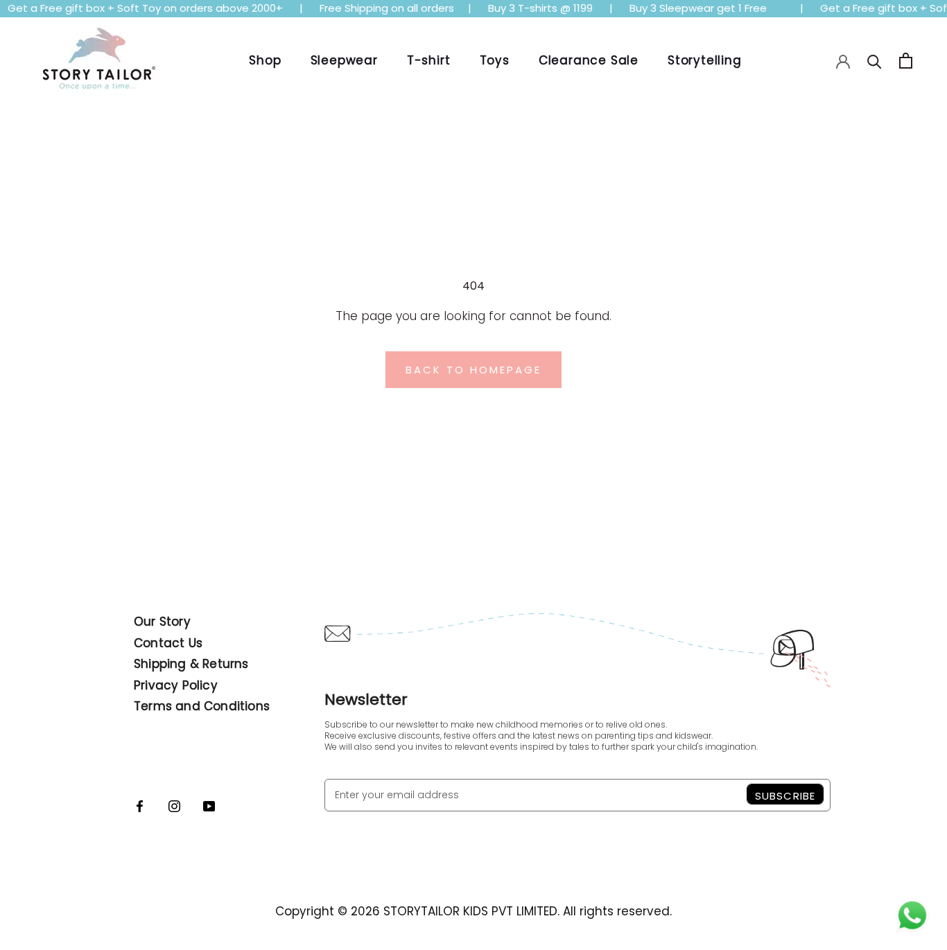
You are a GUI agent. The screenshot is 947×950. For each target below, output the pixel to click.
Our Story (162, 621)
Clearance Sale (588, 60)
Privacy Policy (176, 685)
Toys (495, 60)
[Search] (874, 60)
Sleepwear (344, 60)
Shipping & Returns (191, 664)
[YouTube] (209, 805)
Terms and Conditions (202, 706)
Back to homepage (473, 369)
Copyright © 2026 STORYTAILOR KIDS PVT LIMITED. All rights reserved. (473, 911)
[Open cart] (905, 61)
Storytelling (705, 60)
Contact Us (168, 643)
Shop (265, 60)
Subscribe (785, 796)
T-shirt (429, 60)
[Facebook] (140, 805)
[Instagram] (174, 805)
